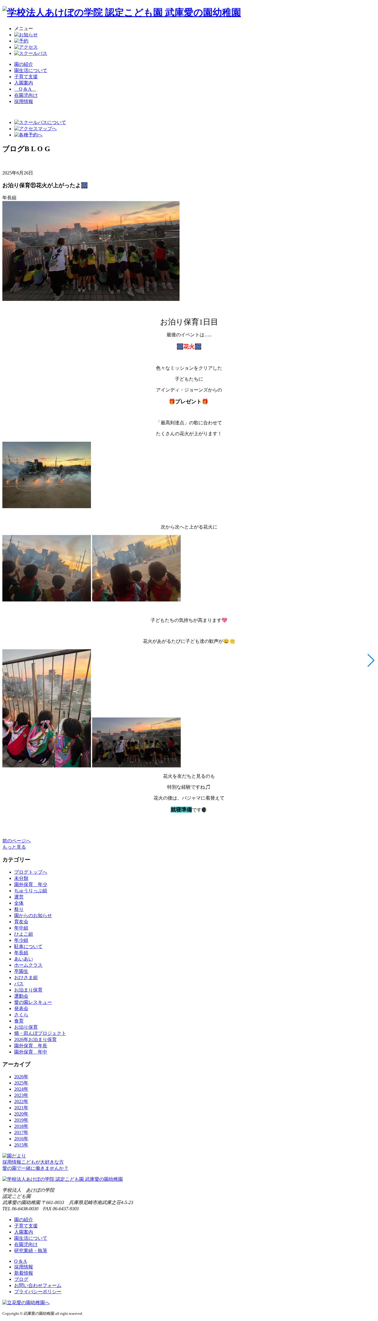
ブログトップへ (30, 872)
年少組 (21, 940)
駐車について (28, 946)
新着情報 (23, 1273)
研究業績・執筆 (30, 1250)
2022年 (21, 1101)
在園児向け (26, 95)
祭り (19, 909)
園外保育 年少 (30, 884)
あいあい (23, 958)
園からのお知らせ (33, 915)
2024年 (21, 1089)
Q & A (25, 89)
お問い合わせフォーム (37, 1285)
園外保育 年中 (30, 1051)
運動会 (21, 996)
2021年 (21, 1107)
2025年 (21, 1082)
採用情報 (23, 1266)
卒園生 (21, 971)
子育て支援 (26, 76)
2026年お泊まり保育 (35, 1039)
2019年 (21, 1120)
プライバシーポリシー (37, 1291)
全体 (19, 903)
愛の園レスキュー (33, 1002)
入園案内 (23, 82)
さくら (21, 1014)
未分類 (21, 878)
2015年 (21, 1144)
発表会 (21, 1008)
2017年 (21, 1132)
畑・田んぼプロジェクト (40, 1033)
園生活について (30, 70)
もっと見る (14, 846)
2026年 (21, 1076)
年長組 (21, 952)
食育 (19, 1020)
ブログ (21, 1279)
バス (19, 983)
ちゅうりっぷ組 (30, 890)
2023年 (21, 1095)
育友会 (21, 921)
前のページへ (16, 840)
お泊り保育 (26, 1027)
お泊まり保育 (28, 989)
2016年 (21, 1138)
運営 (19, 896)
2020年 (21, 1113)
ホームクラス (28, 965)
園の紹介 (23, 64)
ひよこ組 (23, 934)
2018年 (21, 1126)
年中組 (21, 927)
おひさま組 (26, 977)
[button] (371, 660)
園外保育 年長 (30, 1045)
